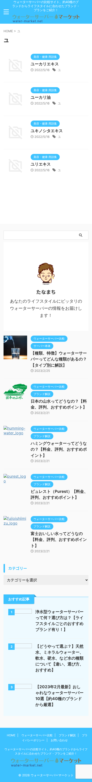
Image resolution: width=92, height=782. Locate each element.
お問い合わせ (59, 740)
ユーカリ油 (41, 97)
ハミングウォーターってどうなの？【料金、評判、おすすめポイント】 (59, 449)
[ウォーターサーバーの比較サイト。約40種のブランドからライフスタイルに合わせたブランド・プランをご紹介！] (46, 20)
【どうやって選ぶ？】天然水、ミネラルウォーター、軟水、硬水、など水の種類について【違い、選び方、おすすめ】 (59, 658)
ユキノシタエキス (47, 130)
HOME (11, 735)
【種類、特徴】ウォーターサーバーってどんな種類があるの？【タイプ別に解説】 (59, 359)
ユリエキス (41, 164)
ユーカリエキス (45, 64)
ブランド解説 (67, 735)
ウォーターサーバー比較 (37, 735)
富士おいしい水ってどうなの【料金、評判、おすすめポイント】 (59, 539)
